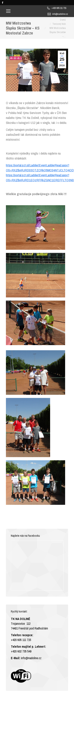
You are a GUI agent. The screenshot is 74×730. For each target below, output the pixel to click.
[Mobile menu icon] (8, 11)
